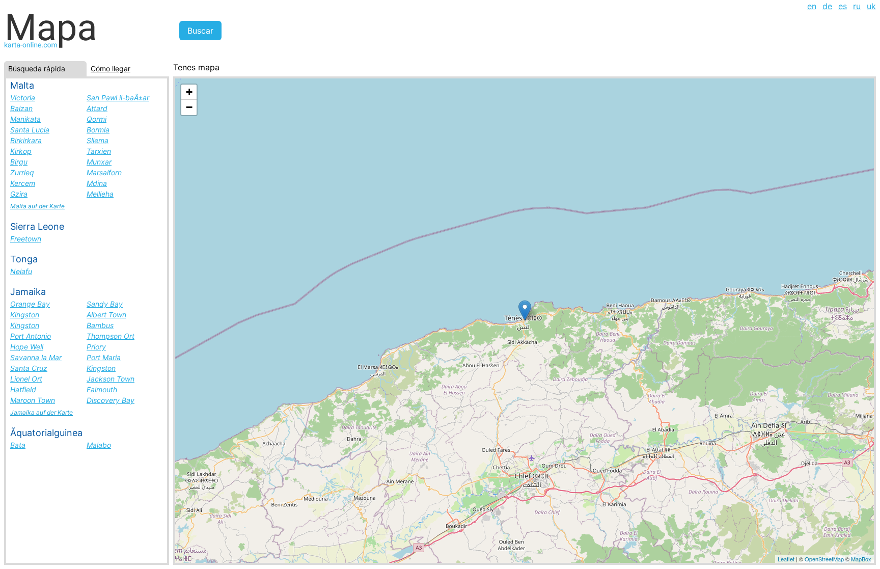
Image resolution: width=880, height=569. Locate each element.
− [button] (189, 107)
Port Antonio (30, 336)
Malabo (99, 445)
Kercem (22, 183)
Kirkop (21, 151)
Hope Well (26, 346)
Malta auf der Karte (37, 206)
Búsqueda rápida (36, 68)
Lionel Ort (26, 378)
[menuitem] (811, 6)
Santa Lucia (29, 129)
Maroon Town (32, 400)
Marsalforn (104, 172)
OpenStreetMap (824, 559)
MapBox (861, 559)
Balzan (21, 108)
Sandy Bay (105, 304)
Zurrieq (22, 172)
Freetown (25, 238)
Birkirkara (26, 140)
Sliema (97, 140)
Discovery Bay (110, 400)
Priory (96, 346)
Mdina (97, 183)
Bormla (98, 129)
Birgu (19, 161)
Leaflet (786, 559)
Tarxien (99, 151)
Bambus (100, 325)
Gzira (19, 193)
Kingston (24, 314)
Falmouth (102, 389)
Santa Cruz (28, 368)
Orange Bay (30, 304)
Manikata (25, 119)
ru (857, 6)
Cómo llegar (110, 68)
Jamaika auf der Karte (41, 412)
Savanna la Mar (36, 357)
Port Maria (104, 357)
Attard (97, 108)
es (842, 6)
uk (871, 6)
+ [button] (189, 92)
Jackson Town (110, 378)
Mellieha (100, 193)
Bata (17, 445)
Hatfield (23, 389)
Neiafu (21, 271)
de (827, 6)
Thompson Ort (110, 336)
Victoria (22, 97)
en (811, 6)
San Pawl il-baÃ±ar (118, 97)
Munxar (99, 161)
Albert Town (106, 314)
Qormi (96, 119)
